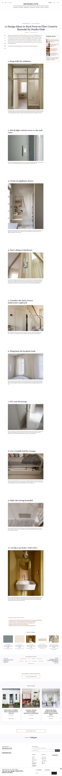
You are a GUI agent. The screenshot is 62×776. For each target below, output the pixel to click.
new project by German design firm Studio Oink (23, 36)
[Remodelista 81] (5, 2)
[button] (50, 2)
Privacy (33, 761)
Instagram (44, 758)
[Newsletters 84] (10, 2)
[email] (5, 46)
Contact (33, 758)
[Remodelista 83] (9, 2)
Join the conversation (31, 676)
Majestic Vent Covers (18, 529)
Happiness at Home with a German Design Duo (18, 624)
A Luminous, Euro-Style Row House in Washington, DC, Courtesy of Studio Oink (25, 620)
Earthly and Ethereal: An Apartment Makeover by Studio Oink (21, 622)
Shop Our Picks (32, 7)
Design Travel (20, 7)
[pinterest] (5, 41)
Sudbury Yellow (30, 599)
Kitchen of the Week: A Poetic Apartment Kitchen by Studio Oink (22, 625)
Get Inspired (15, 7)
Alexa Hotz (35, 46)
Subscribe (54, 773)
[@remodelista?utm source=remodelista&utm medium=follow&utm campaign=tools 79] (2, 2)
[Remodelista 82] (7, 2)
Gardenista (47, 7)
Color (29, 658)
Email (44, 763)
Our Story (42, 7)
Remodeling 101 (26, 7)
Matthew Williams (18, 46)
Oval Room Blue (24, 163)
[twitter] (5, 43)
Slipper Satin (13, 530)
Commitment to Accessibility (34, 763)
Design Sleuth (33, 658)
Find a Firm (38, 7)
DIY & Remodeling (39, 658)
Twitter (44, 761)
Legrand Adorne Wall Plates (25, 162)
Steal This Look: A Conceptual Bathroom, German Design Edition (22, 621)
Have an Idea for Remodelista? (34, 765)
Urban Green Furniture (22, 480)
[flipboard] (5, 36)
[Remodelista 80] (4, 2)
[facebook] (5, 38)
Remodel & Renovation (26, 23)
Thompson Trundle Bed (42, 645)
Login (58, 2)
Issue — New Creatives (36, 23)
